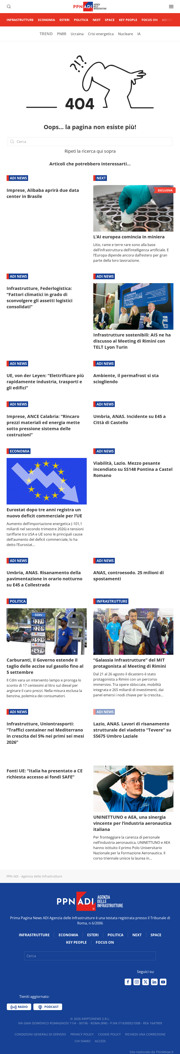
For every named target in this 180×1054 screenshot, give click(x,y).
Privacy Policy (82, 1034)
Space (110, 20)
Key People (128, 20)
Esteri (64, 20)
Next (97, 20)
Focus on (150, 20)
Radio (22, 1007)
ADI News (169, 20)
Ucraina (77, 33)
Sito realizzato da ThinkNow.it (151, 1052)
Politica (81, 20)
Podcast (51, 1007)
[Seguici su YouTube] (163, 982)
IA (138, 33)
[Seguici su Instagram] (136, 982)
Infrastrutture (20, 20)
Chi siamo (82, 1041)
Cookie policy (109, 1034)
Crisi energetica (101, 33)
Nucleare (125, 33)
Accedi (100, 1041)
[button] (9, 6)
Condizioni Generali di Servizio (40, 1034)
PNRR (61, 33)
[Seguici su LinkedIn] (154, 982)
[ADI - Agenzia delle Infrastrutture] (90, 901)
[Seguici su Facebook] (128, 982)
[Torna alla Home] (90, 6)
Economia (46, 20)
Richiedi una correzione (145, 1034)
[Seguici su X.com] (145, 982)
